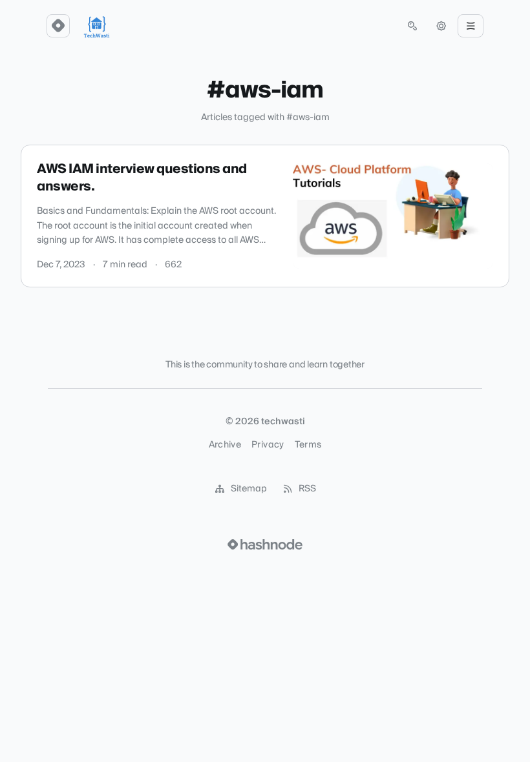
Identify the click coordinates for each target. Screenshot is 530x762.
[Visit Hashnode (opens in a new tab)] (265, 544)
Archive (225, 445)
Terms (308, 445)
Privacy (267, 445)
